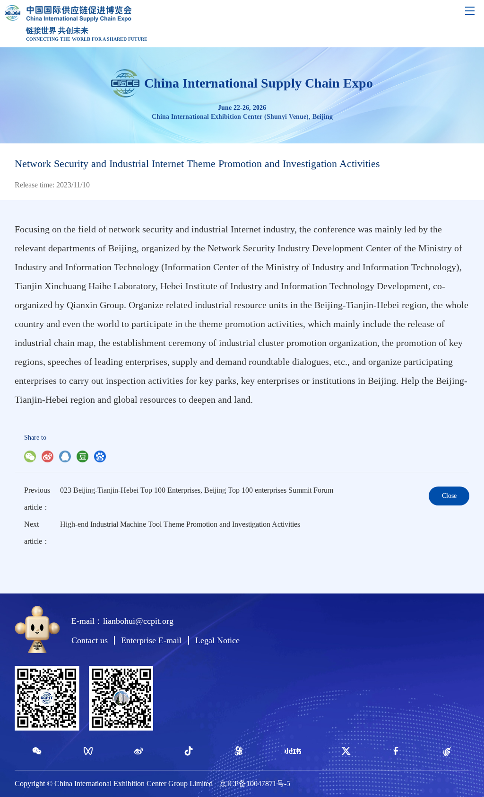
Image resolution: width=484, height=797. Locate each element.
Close (449, 495)
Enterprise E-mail (151, 640)
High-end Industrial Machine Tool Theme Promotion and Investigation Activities (180, 524)
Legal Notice (217, 640)
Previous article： (37, 498)
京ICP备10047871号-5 (254, 783)
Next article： (37, 532)
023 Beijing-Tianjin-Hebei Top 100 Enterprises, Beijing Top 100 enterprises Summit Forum (196, 490)
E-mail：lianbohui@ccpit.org (122, 621)
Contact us (89, 640)
